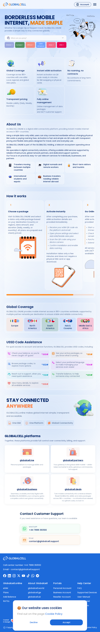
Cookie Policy (53, 614)
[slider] (50, 294)
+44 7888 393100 (32, 565)
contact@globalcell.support (25, 569)
